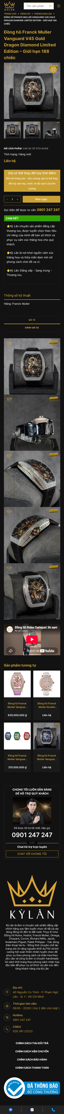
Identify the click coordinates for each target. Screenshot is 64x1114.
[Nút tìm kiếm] (50, 6)
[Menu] (58, 5)
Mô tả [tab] (32, 320)
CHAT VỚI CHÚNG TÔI (32, 853)
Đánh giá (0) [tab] (32, 327)
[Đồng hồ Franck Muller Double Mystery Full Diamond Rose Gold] (46, 684)
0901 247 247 (48, 210)
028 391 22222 (23, 1031)
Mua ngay (41, 199)
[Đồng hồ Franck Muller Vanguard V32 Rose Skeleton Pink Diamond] (17, 684)
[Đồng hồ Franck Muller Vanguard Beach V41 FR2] (17, 736)
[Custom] (10, 1110)
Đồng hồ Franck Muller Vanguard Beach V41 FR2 (17, 759)
